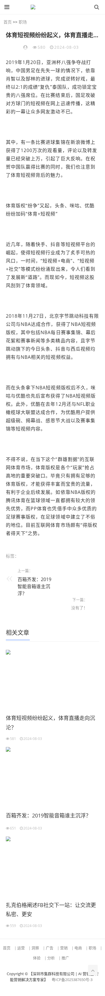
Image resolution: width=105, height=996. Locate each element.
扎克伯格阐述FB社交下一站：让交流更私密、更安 (51, 909)
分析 (51, 957)
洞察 (35, 947)
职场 (23, 22)
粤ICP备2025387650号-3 (72, 979)
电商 (78, 947)
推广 (65, 957)
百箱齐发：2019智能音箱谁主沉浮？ (34, 586)
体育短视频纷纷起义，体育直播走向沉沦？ (50, 722)
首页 (8, 22)
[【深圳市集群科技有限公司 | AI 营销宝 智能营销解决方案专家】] (50, 7)
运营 (21, 947)
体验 (37, 957)
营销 (64, 947)
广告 (49, 947)
